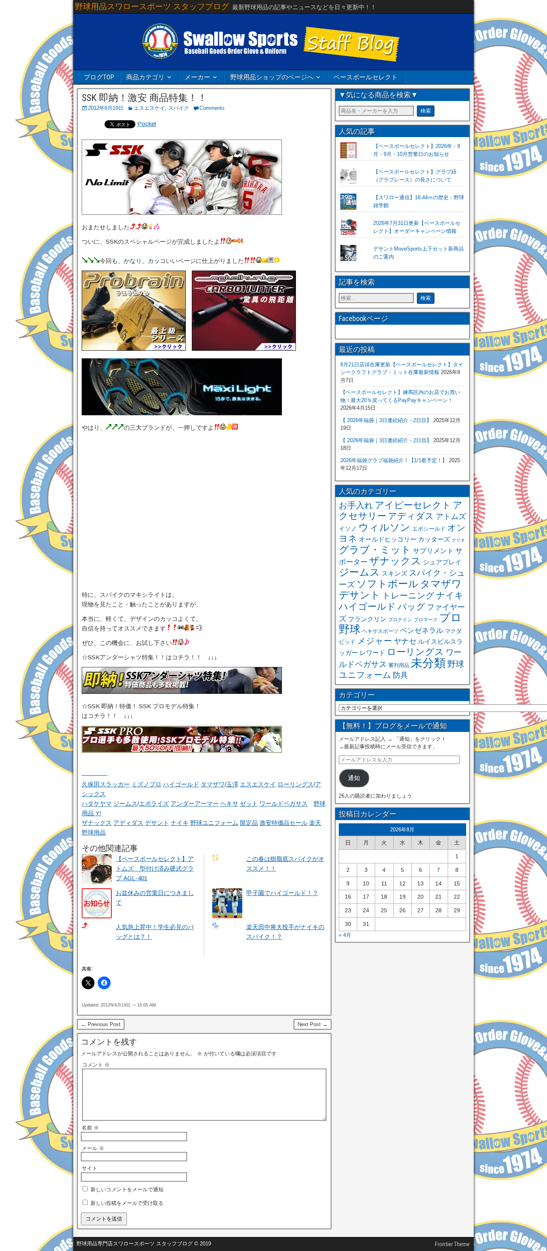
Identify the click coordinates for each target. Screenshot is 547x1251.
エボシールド (429, 529)
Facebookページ (363, 318)
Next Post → (313, 1024)
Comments (212, 108)
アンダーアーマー (195, 803)
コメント (96, 1065)
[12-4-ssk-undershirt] (182, 691)
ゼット (249, 803)
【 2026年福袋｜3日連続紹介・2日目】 (386, 420)
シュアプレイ (442, 562)
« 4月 (345, 935)
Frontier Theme (452, 1244)
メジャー (374, 640)
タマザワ (213, 784)
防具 (400, 675)
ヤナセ (405, 641)
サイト (89, 1168)
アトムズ (451, 516)
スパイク (178, 108)
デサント (157, 822)
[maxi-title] (182, 413)
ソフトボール (387, 583)
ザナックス (97, 822)
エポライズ (154, 803)
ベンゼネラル (421, 631)
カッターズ (434, 539)
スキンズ (394, 573)
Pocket (146, 123)
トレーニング (408, 595)
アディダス (128, 822)
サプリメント (433, 551)
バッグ (411, 607)
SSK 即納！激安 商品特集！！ (144, 97)
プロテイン (400, 619)
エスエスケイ (149, 108)
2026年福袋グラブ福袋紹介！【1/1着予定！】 (393, 460)
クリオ (458, 540)
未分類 (428, 662)
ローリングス (296, 784)
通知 (354, 778)
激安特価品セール (283, 822)
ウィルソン (384, 527)
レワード (372, 652)
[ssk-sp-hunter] (244, 348)
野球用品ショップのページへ (272, 77)
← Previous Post (101, 1024)
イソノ (348, 528)
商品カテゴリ (145, 77)
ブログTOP (99, 77)
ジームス (125, 803)
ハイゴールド (181, 784)
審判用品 (398, 665)
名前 (90, 1128)
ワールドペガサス (283, 803)
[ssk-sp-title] (182, 212)
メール (93, 1148)
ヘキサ (229, 803)
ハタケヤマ (97, 803)
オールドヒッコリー (387, 539)
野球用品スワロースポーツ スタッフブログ (152, 6)
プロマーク (426, 619)
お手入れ (356, 505)
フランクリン (367, 618)
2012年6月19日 (105, 108)
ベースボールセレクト (366, 77)
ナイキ (180, 822)
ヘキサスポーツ (380, 631)
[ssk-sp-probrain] (134, 348)
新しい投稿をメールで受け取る (126, 1203)
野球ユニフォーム (214, 822)
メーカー (197, 77)
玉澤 (232, 784)
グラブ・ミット (375, 549)
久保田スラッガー (106, 784)
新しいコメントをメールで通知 (126, 1189)
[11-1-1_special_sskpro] (182, 750)
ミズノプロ (146, 784)
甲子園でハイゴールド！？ (282, 892)
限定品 (249, 822)
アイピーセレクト (413, 505)
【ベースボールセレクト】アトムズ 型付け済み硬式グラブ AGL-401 (155, 868)
